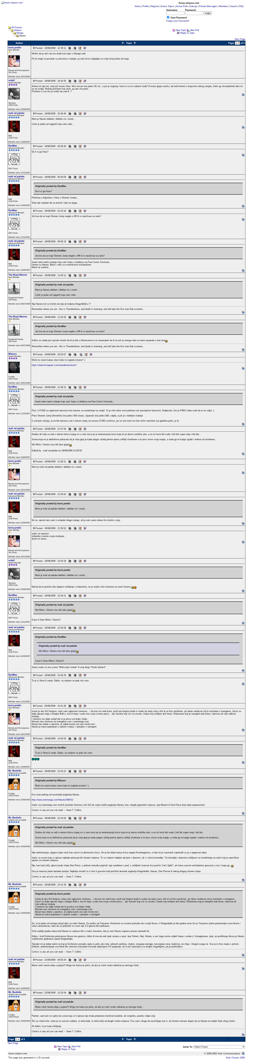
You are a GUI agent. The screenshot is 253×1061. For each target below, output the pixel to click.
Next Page (240, 39)
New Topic (181, 30)
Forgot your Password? (177, 21)
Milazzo (12, 354)
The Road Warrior (17, 275)
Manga (20, 33)
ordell (11, 80)
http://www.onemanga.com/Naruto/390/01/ (52, 799)
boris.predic (14, 47)
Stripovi (18, 30)
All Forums (16, 27)
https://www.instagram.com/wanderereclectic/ (54, 365)
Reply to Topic (187, 33)
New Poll (194, 30)
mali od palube (16, 113)
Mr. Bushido (14, 770)
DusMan (12, 145)
